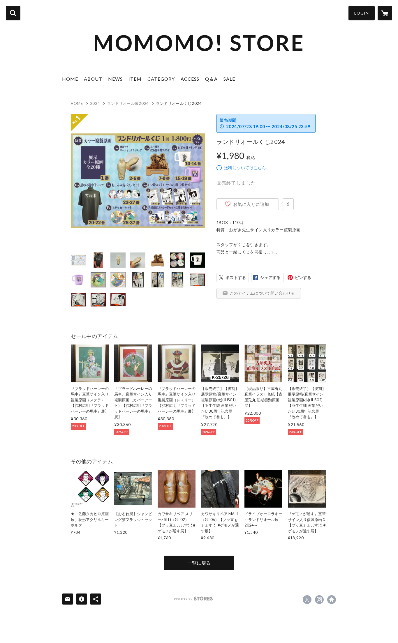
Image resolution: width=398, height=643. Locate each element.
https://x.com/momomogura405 (307, 599)
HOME (70, 79)
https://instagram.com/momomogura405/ (319, 599)
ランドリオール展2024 (128, 103)
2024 (95, 103)
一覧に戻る (199, 563)
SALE (229, 79)
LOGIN (361, 12)
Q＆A (211, 79)
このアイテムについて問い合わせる (262, 293)
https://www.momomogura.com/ (331, 599)
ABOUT (93, 79)
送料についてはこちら (245, 167)
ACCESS (190, 79)
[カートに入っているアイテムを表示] (385, 13)
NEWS (115, 79)
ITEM (135, 79)
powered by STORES (193, 598)
